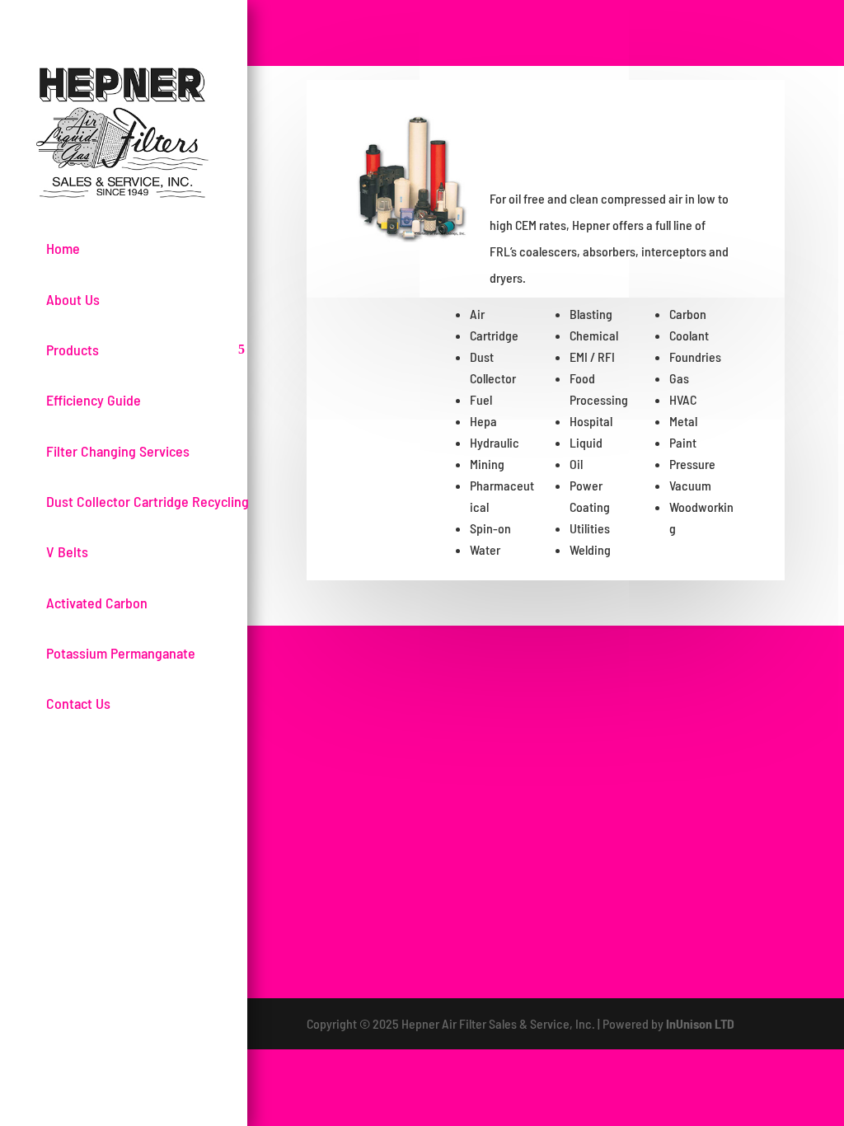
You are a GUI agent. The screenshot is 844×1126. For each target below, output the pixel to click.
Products (72, 349)
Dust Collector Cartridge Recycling (147, 501)
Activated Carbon (97, 602)
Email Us (720, 730)
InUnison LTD (700, 1023)
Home (63, 248)
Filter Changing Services (118, 451)
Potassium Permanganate (120, 653)
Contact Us (78, 703)
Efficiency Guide (93, 400)
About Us (73, 299)
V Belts (67, 551)
